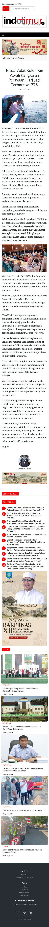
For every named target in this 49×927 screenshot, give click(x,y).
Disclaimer (24, 895)
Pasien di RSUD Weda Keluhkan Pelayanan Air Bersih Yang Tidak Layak (22, 727)
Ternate (7, 685)
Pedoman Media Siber (24, 878)
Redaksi (24, 890)
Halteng (7, 723)
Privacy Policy (24, 892)
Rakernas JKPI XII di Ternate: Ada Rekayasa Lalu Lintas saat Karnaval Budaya (23, 769)
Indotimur (24, 887)
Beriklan (24, 875)
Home (7, 58)
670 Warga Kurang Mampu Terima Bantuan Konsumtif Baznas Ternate (20, 689)
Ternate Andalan (17, 58)
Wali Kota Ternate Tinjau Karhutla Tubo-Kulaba (22, 810)
